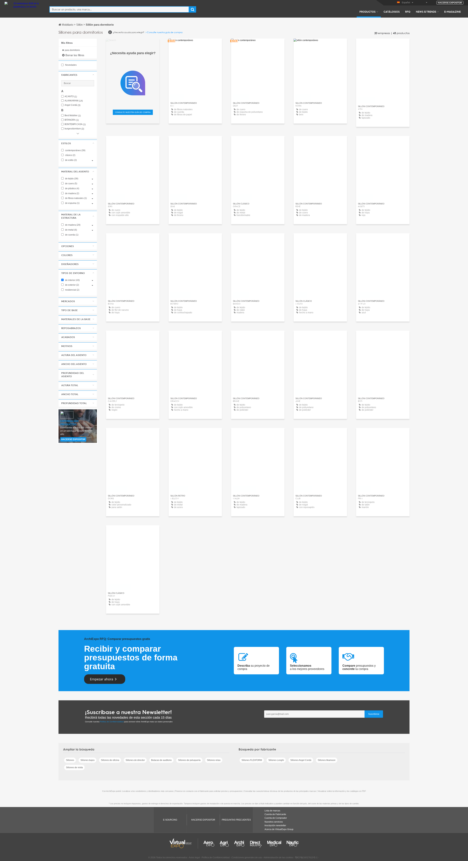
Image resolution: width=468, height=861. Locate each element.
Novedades (71, 65)
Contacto (320, 142)
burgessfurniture (74, 128)
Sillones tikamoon (326, 760)
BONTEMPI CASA (75, 124)
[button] (77, 74)
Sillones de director (135, 760)
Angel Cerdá (72, 105)
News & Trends (426, 11)
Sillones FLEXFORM (251, 760)
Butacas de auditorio (161, 760)
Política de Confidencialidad (112, 722)
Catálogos (392, 11)
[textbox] (119, 9)
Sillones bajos (87, 760)
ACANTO (71, 96)
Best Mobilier (73, 115)
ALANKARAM (74, 100)
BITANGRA (72, 120)
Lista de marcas (272, 810)
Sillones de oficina (110, 760)
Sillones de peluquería (189, 760)
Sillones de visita (74, 767)
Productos (367, 11)
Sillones (70, 760)
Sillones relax (213, 760)
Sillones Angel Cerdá (300, 760)
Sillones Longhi (276, 760)
